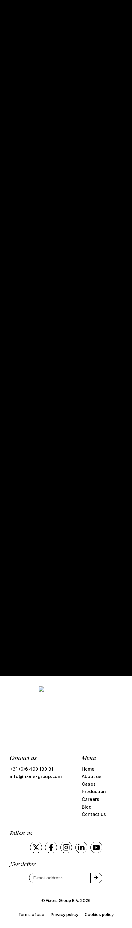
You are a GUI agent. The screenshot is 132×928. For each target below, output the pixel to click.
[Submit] (96, 878)
